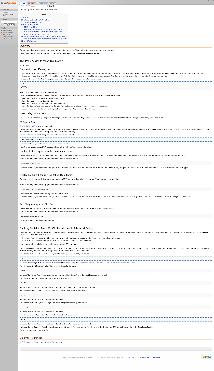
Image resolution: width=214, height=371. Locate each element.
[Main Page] (9, 4)
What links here (7, 30)
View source (43, 3)
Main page (6, 12)
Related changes (8, 32)
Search (4, 19)
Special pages (7, 34)
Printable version (8, 36)
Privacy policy (131, 357)
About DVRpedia (144, 357)
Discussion (31, 3)
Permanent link (7, 38)
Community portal (8, 14)
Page (23, 3)
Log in (212, 0)
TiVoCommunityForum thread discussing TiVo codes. (41, 342)
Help (4, 16)
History (52, 3)
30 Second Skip (31, 126)
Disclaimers (156, 357)
